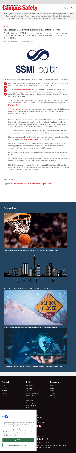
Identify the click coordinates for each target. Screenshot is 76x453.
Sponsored (4, 395)
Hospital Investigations (32, 184)
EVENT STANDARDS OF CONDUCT (49, 445)
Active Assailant (30, 388)
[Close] (34, 412)
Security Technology (31, 405)
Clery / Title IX (29, 390)
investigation (15, 109)
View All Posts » (30, 385)
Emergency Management (32, 393)
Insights (4, 388)
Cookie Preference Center (18, 445)
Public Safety (29, 400)
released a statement (23, 90)
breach (25, 103)
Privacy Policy (14, 435)
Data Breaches (18, 184)
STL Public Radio (14, 105)
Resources (4, 390)
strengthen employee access (32, 139)
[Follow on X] (37, 426)
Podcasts (4, 393)
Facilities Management (32, 408)
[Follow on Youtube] (40, 426)
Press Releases (5, 398)
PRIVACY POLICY (46, 447)
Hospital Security (46, 184)
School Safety (29, 403)
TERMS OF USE (37, 447)
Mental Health (29, 398)
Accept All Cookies (18, 440)
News (6, 26)
